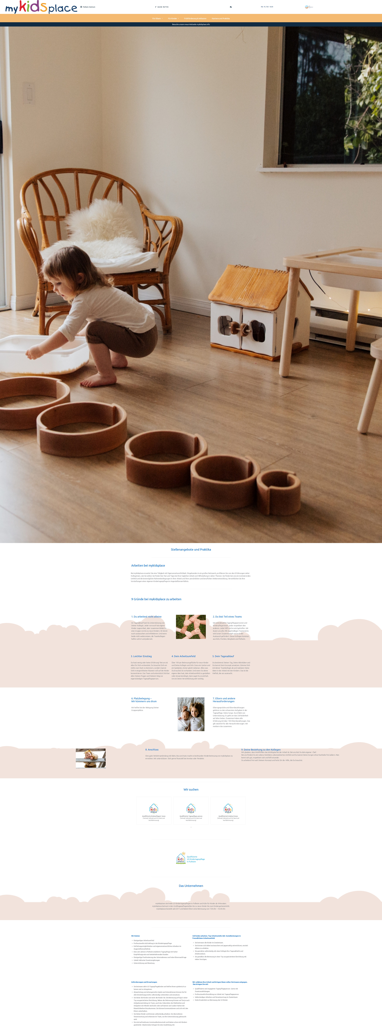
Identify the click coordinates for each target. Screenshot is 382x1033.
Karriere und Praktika (221, 18)
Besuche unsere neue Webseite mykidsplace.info (191, 24)
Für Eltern (156, 18)
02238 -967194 (162, 7)
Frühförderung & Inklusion (195, 18)
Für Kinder (172, 18)
